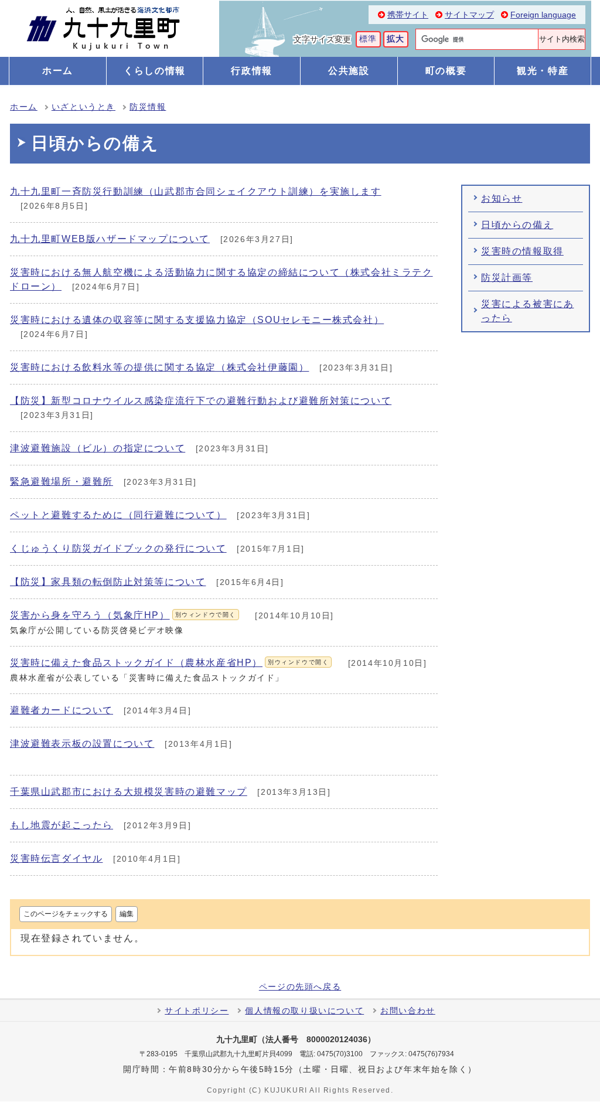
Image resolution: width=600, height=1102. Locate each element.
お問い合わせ (407, 1010)
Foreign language (543, 15)
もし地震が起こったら (61, 825)
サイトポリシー (197, 1010)
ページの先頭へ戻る (300, 987)
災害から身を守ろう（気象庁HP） (123, 615)
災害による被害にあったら (527, 311)
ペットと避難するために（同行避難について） (118, 515)
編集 (127, 914)
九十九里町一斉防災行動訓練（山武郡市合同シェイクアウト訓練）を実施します (195, 191)
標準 (368, 39)
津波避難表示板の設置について (82, 744)
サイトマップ (469, 15)
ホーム (24, 107)
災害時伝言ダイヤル (56, 858)
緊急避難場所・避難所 (61, 482)
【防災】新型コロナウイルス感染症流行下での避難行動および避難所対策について (200, 401)
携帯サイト (407, 15)
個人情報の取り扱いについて (304, 1010)
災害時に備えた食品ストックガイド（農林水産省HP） (169, 663)
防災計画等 (507, 278)
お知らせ (501, 198)
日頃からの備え (517, 225)
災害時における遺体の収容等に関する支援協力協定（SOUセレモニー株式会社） (197, 320)
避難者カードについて (61, 710)
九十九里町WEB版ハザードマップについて (110, 239)
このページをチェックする (65, 914)
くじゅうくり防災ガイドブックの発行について (118, 548)
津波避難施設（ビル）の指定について (97, 448)
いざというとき (83, 107)
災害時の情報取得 (522, 251)
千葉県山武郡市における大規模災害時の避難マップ (128, 792)
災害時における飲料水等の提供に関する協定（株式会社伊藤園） (159, 367)
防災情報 (147, 107)
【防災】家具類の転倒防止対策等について (108, 582)
